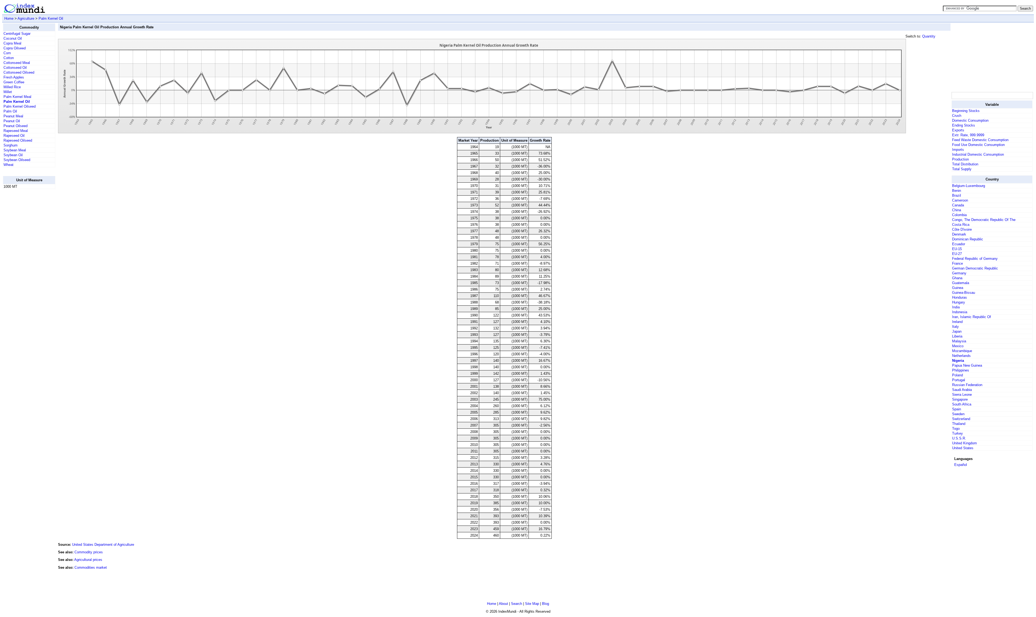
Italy (955, 327)
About (503, 604)
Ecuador (958, 244)
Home (8, 18)
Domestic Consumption (970, 120)
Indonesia (959, 312)
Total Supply (962, 169)
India (956, 307)
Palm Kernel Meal (17, 97)
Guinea (957, 288)
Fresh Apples (14, 77)
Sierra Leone (962, 395)
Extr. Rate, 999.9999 (968, 135)
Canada (958, 205)
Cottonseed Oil (15, 68)
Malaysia (959, 341)
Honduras (959, 297)
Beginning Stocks (966, 111)
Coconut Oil (13, 38)
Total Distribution (965, 164)
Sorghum (11, 145)
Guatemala (960, 283)
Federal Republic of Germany (975, 259)
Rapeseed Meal (16, 131)
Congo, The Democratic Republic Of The (983, 220)
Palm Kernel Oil (51, 18)
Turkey (957, 433)
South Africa (961, 404)
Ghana (957, 278)
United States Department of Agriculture (103, 545)
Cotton (9, 58)
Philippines (960, 370)
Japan (957, 331)
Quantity (928, 36)
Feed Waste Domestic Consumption (980, 140)
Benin (956, 191)
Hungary (958, 302)
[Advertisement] (24, 274)
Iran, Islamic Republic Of (971, 317)
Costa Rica (960, 225)
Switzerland (961, 419)
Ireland (957, 322)
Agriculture (26, 18)
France (957, 263)
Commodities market (90, 567)
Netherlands (961, 356)
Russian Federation (967, 385)
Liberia (957, 336)
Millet (8, 92)
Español (960, 465)
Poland (957, 375)
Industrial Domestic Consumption (978, 154)
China (956, 210)
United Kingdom (964, 443)
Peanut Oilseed (16, 126)
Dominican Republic (967, 239)
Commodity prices (88, 552)
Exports (958, 130)
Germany (959, 273)
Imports (958, 150)
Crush (956, 116)
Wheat (8, 165)
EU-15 (957, 249)
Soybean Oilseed (17, 160)
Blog (545, 604)
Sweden (958, 414)
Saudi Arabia (962, 390)
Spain (956, 409)
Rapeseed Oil (14, 136)
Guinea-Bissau (963, 293)
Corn (7, 53)
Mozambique (962, 351)
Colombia (959, 215)
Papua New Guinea (967, 365)
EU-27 (957, 254)
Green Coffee (14, 82)
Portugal (958, 380)
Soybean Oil (13, 155)
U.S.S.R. (959, 438)
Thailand (958, 424)
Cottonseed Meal (17, 63)
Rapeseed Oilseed (18, 140)
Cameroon (960, 200)
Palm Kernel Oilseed (20, 106)
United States (962, 448)
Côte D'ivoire (962, 229)
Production (960, 159)
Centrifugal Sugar (17, 34)
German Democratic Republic (975, 268)
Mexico (957, 346)
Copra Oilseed (15, 48)
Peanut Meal (13, 116)
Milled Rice (12, 87)
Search (516, 604)
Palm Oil (10, 111)
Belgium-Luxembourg (968, 186)
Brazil (956, 195)
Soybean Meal (15, 150)
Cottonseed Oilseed (19, 72)
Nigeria (958, 361)
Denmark (959, 234)
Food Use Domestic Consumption (978, 145)
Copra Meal (12, 43)
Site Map (532, 604)
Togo (956, 429)
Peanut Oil (12, 121)
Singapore (960, 399)
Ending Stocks (963, 125)
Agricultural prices (88, 560)
